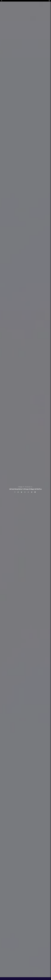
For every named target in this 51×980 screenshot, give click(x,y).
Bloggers (21, 486)
